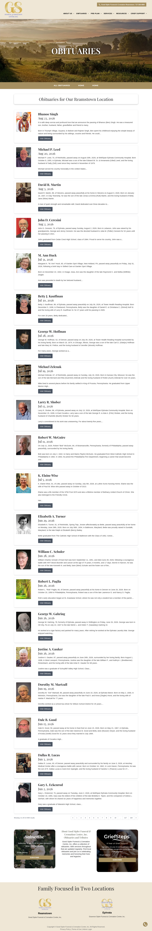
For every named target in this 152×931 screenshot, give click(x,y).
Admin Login (87, 929)
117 (125, 818)
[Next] (136, 818)
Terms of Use (76, 929)
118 (131, 818)
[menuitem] (68, 13)
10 (115, 818)
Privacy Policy (65, 929)
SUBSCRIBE (34, 857)
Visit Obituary (45, 138)
